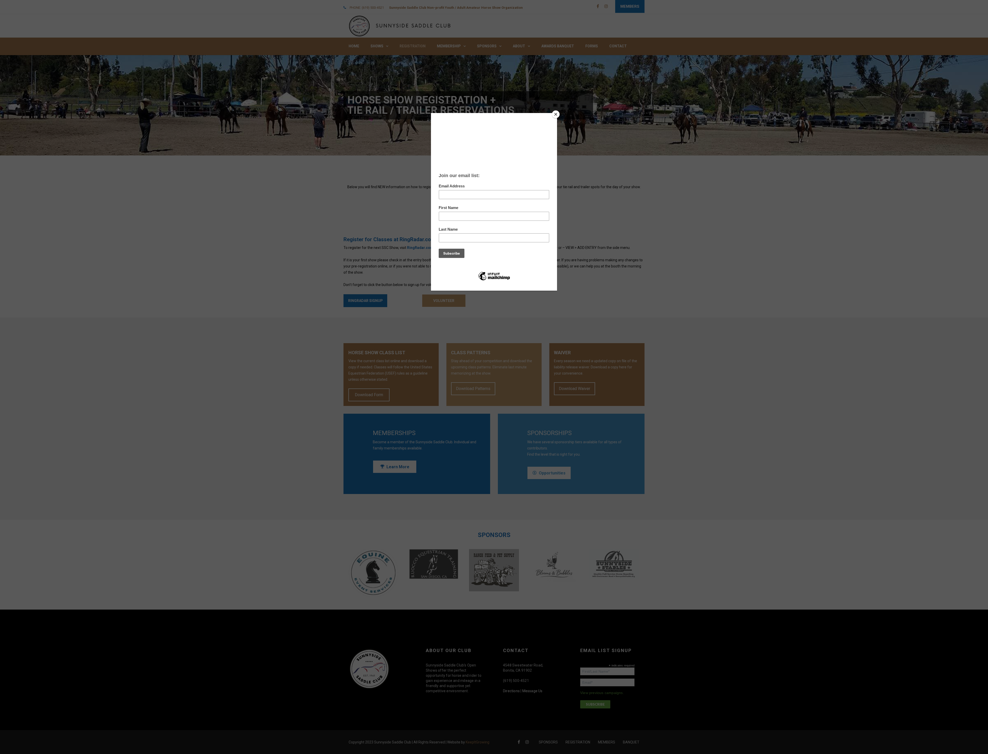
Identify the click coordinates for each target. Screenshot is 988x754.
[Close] (556, 114)
